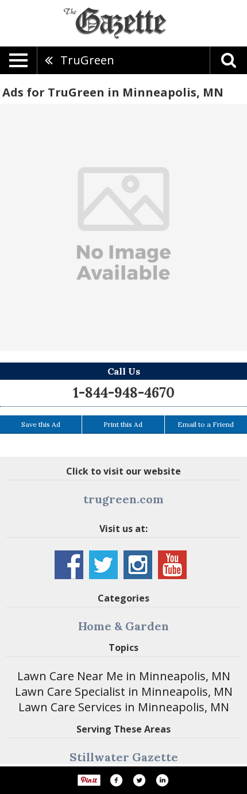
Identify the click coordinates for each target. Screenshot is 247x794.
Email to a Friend (205, 424)
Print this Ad (122, 424)
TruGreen (87, 60)
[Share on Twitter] (139, 780)
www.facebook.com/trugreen (69, 564)
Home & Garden (123, 626)
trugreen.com (123, 499)
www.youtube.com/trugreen (172, 564)
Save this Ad (40, 424)
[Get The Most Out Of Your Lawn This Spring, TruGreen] (123, 227)
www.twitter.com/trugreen (103, 564)
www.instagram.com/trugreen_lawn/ (138, 564)
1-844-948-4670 (124, 393)
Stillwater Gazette (124, 757)
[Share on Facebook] (116, 780)
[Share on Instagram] (162, 780)
